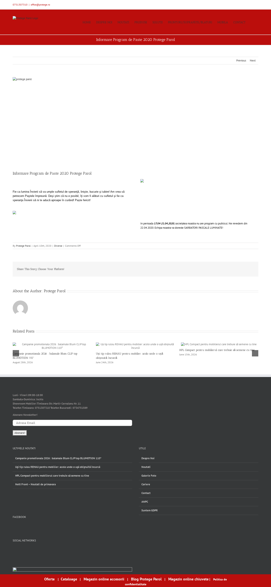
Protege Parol (23, 245)
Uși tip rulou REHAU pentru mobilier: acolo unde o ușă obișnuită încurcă (57, 467)
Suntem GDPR (149, 510)
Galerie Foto (148, 475)
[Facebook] (15, 551)
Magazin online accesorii (104, 579)
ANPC (144, 502)
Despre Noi (148, 458)
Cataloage (69, 579)
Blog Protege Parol (146, 579)
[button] (252, 22)
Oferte (50, 579)
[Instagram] (29, 551)
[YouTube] (22, 551)
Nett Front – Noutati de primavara (35, 484)
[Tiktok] (36, 551)
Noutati (146, 467)
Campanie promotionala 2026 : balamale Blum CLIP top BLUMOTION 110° (58, 458)
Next (253, 60)
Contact (146, 493)
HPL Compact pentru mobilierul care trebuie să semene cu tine (217, 350)
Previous (241, 60)
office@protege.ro (40, 4)
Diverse (58, 245)
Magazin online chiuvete (188, 579)
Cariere (145, 484)
